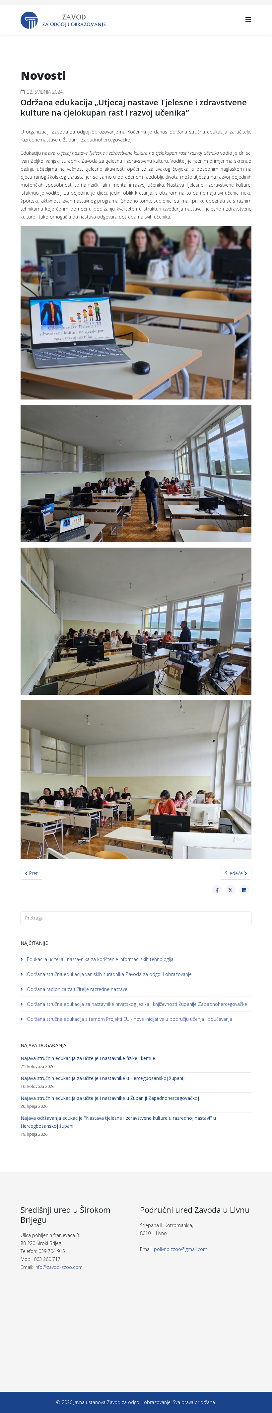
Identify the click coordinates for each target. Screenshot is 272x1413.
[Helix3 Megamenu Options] (248, 19)
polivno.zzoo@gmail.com (180, 1249)
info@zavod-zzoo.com (58, 1267)
